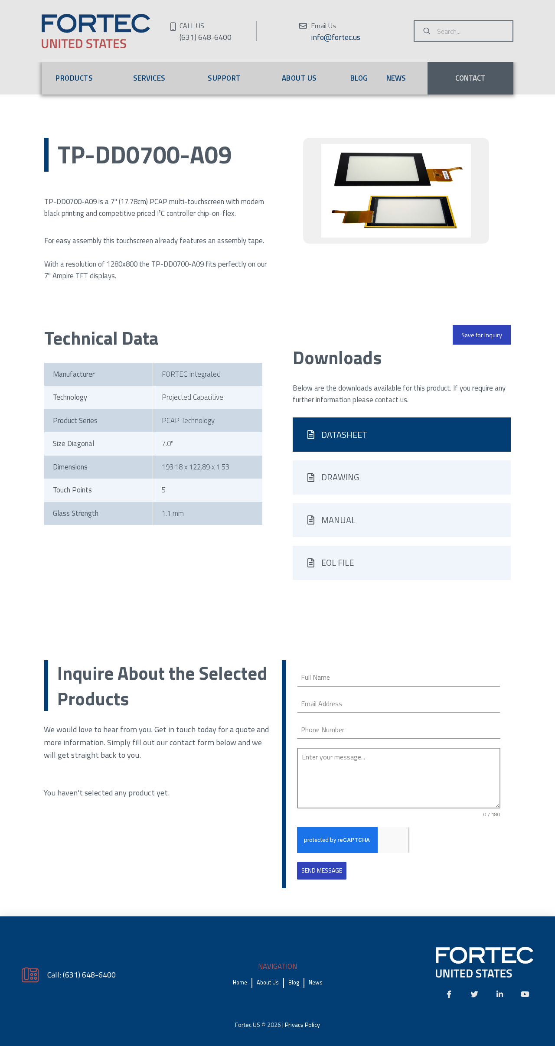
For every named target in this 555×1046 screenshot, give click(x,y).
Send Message (321, 870)
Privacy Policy (302, 1024)
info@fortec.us (335, 37)
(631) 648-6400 (89, 974)
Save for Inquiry (481, 334)
